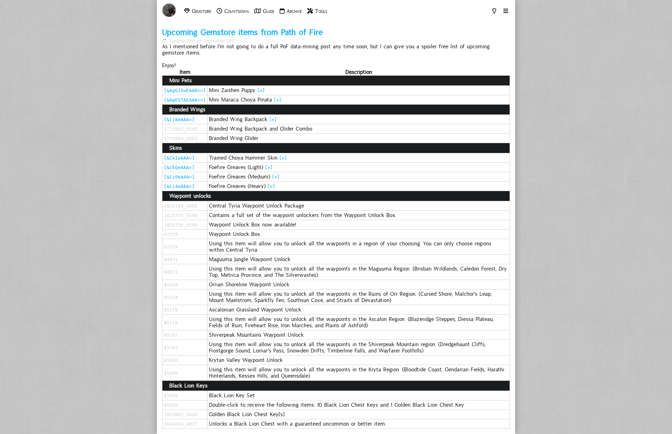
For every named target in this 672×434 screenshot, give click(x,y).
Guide (267, 11)
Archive (293, 11)
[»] (261, 90)
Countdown (235, 11)
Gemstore (200, 11)
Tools (320, 11)
